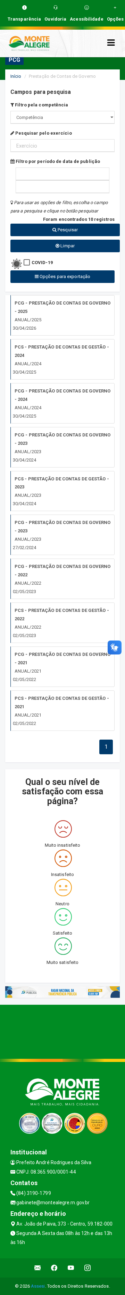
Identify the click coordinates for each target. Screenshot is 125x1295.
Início (16, 76)
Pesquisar (67, 229)
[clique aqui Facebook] (54, 1268)
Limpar (67, 245)
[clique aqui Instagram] (88, 1268)
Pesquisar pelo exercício (43, 133)
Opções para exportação (64, 276)
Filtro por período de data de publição (57, 161)
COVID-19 (42, 262)
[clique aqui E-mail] (38, 1268)
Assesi (38, 1286)
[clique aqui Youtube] (71, 1268)
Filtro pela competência (41, 104)
